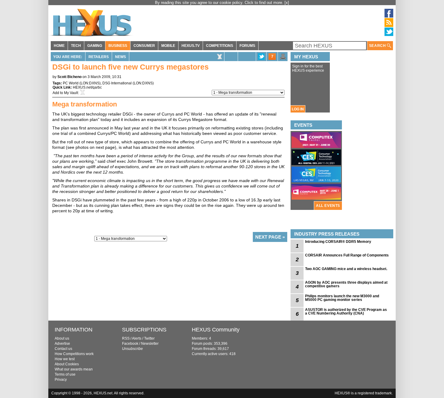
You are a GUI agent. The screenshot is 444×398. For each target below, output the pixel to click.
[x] (287, 2)
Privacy (61, 379)
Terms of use (65, 374)
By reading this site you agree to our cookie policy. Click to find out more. (220, 2)
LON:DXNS (90, 83)
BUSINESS (117, 46)
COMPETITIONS (219, 46)
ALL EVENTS (328, 206)
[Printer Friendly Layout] (283, 58)
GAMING (94, 46)
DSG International (117, 83)
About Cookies (67, 364)
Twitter (149, 338)
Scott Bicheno (69, 77)
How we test (65, 359)
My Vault (71, 93)
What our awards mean (74, 369)
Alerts (136, 338)
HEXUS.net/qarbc (87, 87)
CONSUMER (144, 46)
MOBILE (168, 46)
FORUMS (247, 46)
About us (62, 338)
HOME (59, 46)
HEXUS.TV (191, 46)
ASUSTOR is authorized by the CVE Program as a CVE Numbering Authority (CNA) (346, 311)
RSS (126, 338)
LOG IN (298, 109)
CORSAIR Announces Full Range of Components (347, 255)
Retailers (98, 57)
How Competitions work (74, 354)
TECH (76, 46)
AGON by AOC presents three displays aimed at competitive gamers (346, 284)
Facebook (130, 343)
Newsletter (150, 343)
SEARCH (378, 46)
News (120, 57)
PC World (71, 83)
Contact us (63, 349)
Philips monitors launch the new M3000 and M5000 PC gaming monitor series (342, 298)
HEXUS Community (216, 330)
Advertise (62, 343)
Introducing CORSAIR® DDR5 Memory (338, 241)
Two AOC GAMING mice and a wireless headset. (346, 269)
